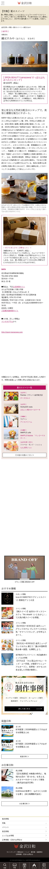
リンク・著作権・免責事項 (33, 852)
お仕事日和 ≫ (24, 803)
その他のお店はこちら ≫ (24, 455)
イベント (5, 827)
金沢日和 (4, 27)
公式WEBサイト (19, 287)
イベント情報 (31, 629)
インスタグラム (7, 321)
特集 (10, 27)
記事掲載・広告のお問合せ (12, 840)
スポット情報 (31, 597)
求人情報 (31, 777)
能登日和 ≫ (24, 756)
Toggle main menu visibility (3, 2)
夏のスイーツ (17, 27)
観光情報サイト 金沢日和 (24, 3)
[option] (24, 695)
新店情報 (5, 831)
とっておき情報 (8, 835)
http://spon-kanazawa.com (12, 332)
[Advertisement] (24, 485)
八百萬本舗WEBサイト (9, 311)
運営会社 (20, 852)
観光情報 (5, 819)
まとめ (31, 729)
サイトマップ (11, 852)
